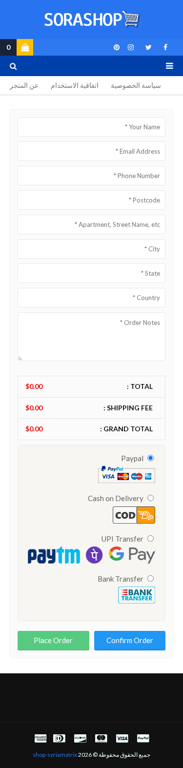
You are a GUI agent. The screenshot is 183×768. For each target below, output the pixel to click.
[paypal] (143, 738)
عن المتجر (24, 85)
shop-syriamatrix (55, 754)
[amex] (39, 738)
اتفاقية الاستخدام (75, 85)
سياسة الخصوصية (136, 85)
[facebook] (165, 47)
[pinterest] (115, 47)
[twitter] (148, 47)
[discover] (80, 738)
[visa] (122, 738)
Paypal (133, 458)
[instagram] (130, 47)
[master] (101, 738)
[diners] (59, 738)
